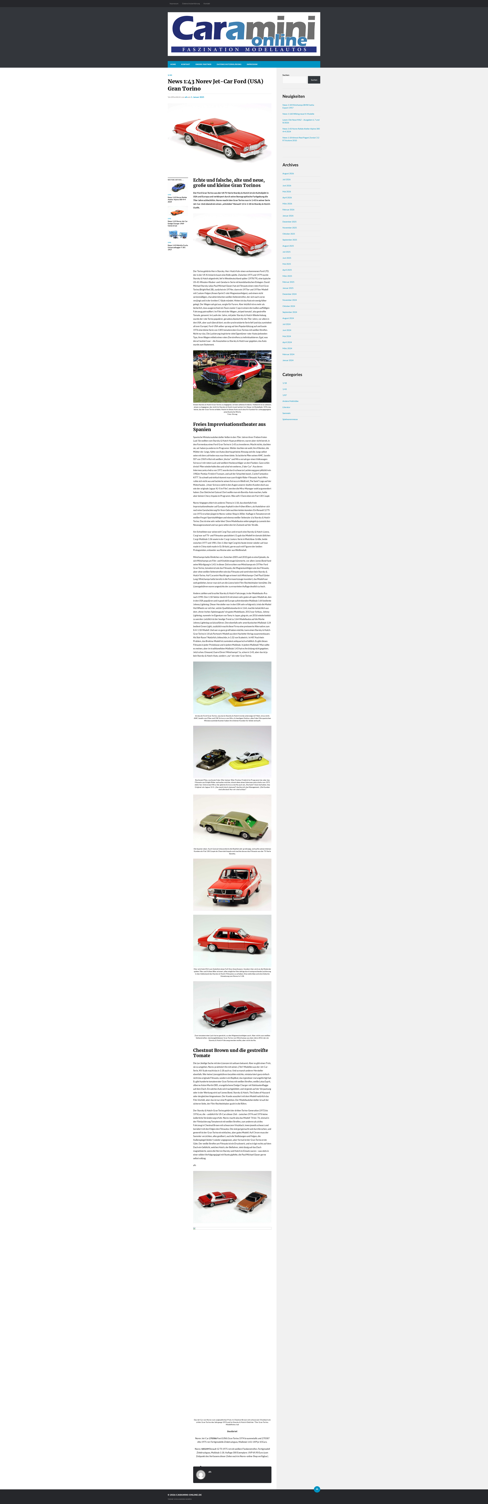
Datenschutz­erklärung (191, 3)
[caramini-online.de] (244, 34)
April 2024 (287, 342)
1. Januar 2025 (197, 97)
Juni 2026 (287, 185)
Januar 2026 (288, 215)
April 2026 (287, 197)
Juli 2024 (287, 324)
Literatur (286, 407)
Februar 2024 (288, 354)
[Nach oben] (317, 1489)
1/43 (170, 75)
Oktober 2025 (289, 233)
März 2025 (287, 276)
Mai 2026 (287, 191)
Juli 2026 (287, 179)
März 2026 (287, 203)
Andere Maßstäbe (290, 401)
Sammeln (287, 413)
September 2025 (290, 239)
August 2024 (288, 318)
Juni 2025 (287, 258)
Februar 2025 (288, 282)
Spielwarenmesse (290, 419)
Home (173, 64)
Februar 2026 (288, 209)
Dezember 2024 (289, 294)
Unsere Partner (203, 64)
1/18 (285, 383)
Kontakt (207, 3)
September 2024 (290, 312)
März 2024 (287, 348)
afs (186, 97)
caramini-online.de (189, 1494)
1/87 (285, 395)
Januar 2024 (288, 360)
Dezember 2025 (289, 221)
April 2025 (287, 270)
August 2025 (288, 246)
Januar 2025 (288, 288)
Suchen (286, 75)
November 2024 (290, 300)
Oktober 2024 (289, 306)
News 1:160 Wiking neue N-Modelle (298, 114)
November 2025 (290, 227)
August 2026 (288, 173)
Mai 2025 (287, 264)
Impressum (174, 3)
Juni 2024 (287, 330)
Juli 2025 (287, 252)
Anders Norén (185, 1499)
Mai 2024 (287, 336)
